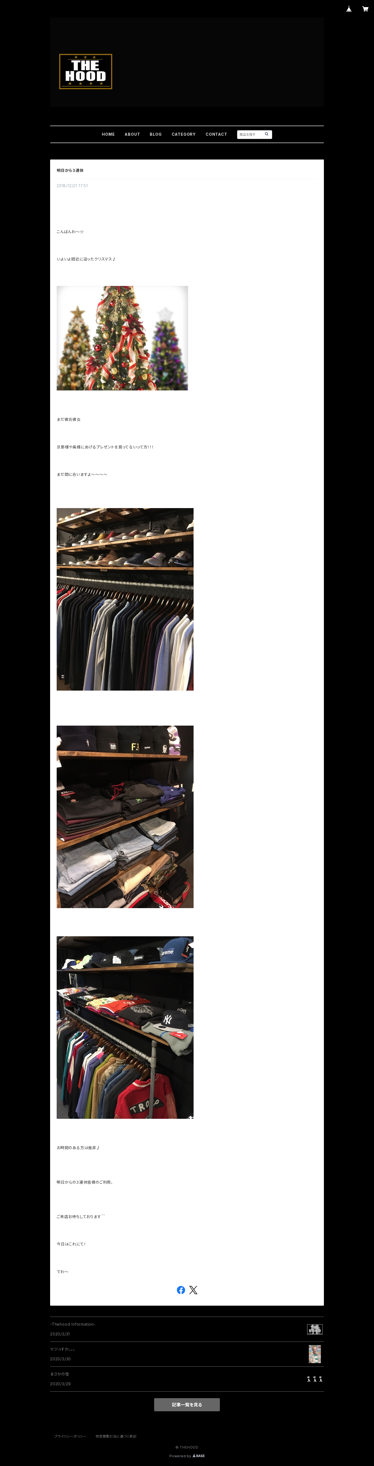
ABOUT (132, 134)
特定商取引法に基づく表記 (116, 1436)
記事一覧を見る (187, 1404)
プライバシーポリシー (70, 1436)
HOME (108, 134)
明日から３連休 (70, 170)
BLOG (156, 134)
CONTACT (216, 134)
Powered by (180, 1456)
